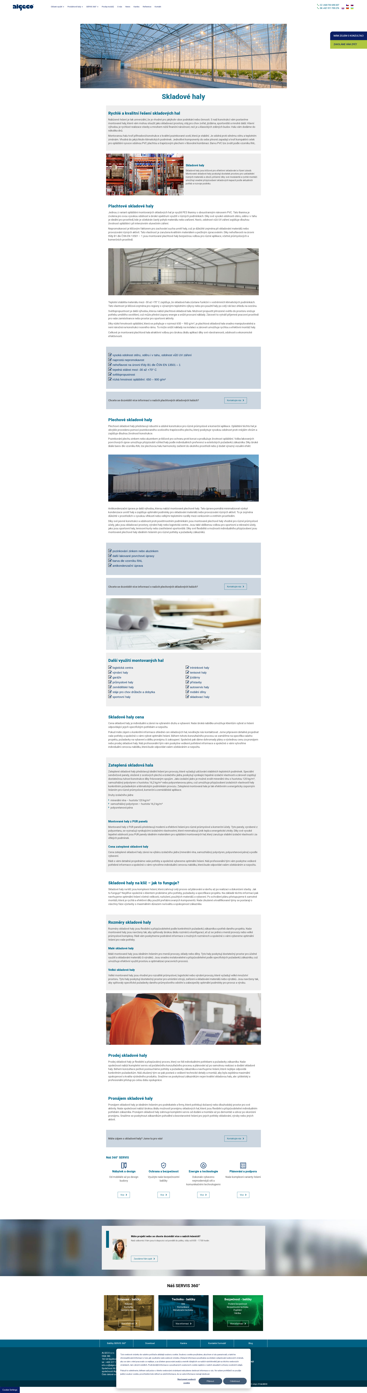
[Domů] (24, 7)
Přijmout (210, 1381)
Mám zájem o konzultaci (349, 35)
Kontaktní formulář (217, 1343)
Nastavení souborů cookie (186, 1381)
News (127, 7)
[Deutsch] (347, 8)
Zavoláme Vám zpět (345, 44)
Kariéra (136, 7)
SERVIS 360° (91, 7)
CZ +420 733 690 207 (329, 5)
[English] (343, 8)
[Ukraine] (352, 8)
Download (150, 1343)
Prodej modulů (108, 7)
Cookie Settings (9, 1390)
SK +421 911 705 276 (329, 8)
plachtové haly (170, 236)
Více (122, 1195)
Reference (147, 7)
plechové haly (191, 508)
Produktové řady (74, 7)
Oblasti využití (57, 7)
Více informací (127, 1323)
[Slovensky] (352, 5)
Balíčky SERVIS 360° (116, 1343)
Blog (251, 1343)
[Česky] (347, 5)
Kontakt (158, 7)
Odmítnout (235, 1381)
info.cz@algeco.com (111, 1365)
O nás (119, 7)
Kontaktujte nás (234, 400)
